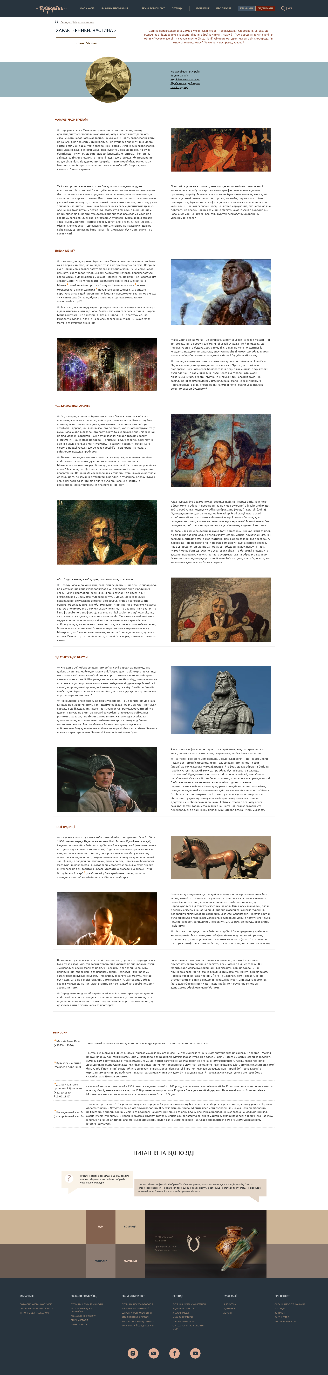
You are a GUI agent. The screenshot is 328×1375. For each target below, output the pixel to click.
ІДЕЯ (101, 1226)
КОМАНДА (130, 1226)
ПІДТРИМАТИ (265, 8)
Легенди (65, 22)
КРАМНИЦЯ (130, 1261)
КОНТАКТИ (101, 1261)
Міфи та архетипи (83, 22)
